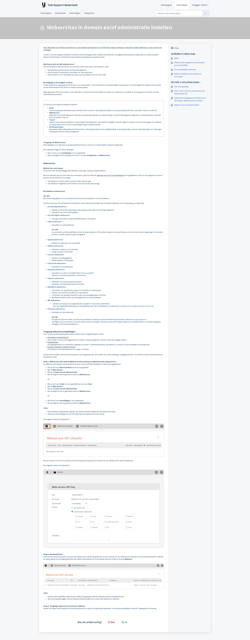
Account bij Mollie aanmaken (185, 69)
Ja (126, 622)
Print (176, 48)
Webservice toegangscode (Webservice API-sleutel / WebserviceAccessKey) (190, 99)
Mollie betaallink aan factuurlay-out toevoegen (187, 75)
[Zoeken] (205, 13)
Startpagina (166, 5)
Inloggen (196, 5)
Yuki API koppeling (181, 86)
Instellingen (74, 13)
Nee (113, 622)
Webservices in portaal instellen (186, 105)
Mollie (176, 58)
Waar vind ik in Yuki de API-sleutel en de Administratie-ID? (189, 92)
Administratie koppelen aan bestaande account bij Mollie (189, 63)
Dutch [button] (204, 5)
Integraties (89, 13)
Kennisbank (182, 5)
